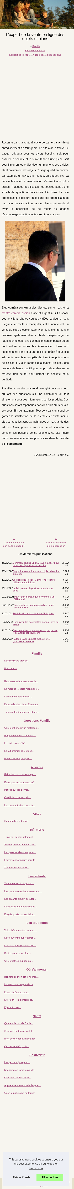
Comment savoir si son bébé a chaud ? (14, 544)
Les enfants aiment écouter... (20, 898)
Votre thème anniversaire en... (20, 930)
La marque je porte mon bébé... (21, 688)
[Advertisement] (37, 96)
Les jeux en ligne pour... (17, 1062)
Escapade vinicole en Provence (21, 704)
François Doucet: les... (16, 992)
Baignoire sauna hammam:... (20, 735)
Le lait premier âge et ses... (19, 750)
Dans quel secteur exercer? (19, 782)
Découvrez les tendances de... (20, 906)
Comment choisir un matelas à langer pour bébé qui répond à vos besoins (36, 564)
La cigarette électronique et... (20, 852)
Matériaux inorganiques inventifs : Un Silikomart (34, 597)
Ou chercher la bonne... (17, 821)
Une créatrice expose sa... (18, 960)
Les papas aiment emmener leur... (23, 891)
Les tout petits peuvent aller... (20, 945)
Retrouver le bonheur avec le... (21, 681)
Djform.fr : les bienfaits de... (19, 999)
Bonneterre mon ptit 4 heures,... (21, 976)
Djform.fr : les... (12, 1007)
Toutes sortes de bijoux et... (19, 883)
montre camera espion (16, 313)
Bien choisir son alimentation (19, 1038)
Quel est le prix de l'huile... (18, 1023)
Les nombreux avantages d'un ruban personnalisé (34, 606)
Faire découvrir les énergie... (20, 774)
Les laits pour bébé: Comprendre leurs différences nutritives (34, 581)
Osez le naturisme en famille (19, 1093)
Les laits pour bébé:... (16, 743)
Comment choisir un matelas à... (22, 727)
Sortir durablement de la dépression (56, 544)
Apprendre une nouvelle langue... (22, 1085)
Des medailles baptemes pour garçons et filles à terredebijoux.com (35, 631)
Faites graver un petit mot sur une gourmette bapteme (31, 640)
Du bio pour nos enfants (17, 953)
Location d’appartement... (18, 696)
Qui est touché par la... (16, 1046)
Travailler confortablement (18, 837)
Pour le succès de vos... (17, 789)
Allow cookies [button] (50, 1177)
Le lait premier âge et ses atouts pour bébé (33, 589)
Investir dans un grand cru (18, 984)
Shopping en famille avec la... (20, 1070)
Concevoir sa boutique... (17, 1077)
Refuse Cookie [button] (21, 1177)
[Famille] (37, 14)
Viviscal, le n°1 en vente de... (20, 844)
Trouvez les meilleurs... (16, 867)
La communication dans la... (19, 805)
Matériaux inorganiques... (18, 758)
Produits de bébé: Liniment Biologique (33, 613)
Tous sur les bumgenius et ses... (21, 712)
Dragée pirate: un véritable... (19, 914)
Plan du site (10, 668)
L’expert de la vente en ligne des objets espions (35, 54)
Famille (36, 46)
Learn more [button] (36, 1168)
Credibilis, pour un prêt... (17, 797)
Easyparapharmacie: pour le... (20, 860)
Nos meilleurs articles (16, 660)
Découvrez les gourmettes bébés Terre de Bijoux (36, 623)
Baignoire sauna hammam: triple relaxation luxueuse (36, 572)
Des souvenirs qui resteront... (20, 937)
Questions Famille (35, 50)
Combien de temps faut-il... (19, 1031)
